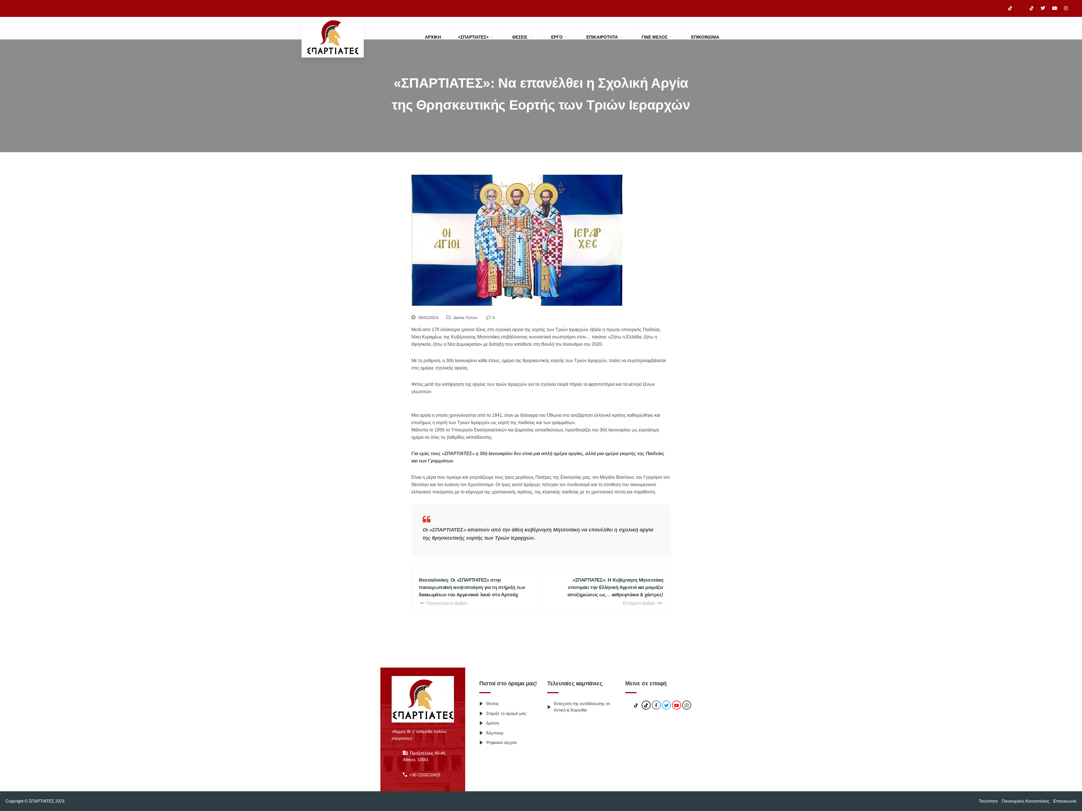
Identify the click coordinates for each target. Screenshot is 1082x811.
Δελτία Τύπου (465, 317)
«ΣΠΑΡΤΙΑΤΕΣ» (473, 37)
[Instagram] (1066, 8)
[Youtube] (1054, 8)
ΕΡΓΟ (557, 37)
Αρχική (433, 37)
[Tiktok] (1031, 8)
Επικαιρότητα (602, 37)
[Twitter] (1042, 8)
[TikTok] (1010, 8)
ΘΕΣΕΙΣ (519, 37)
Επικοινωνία (705, 37)
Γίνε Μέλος (655, 37)
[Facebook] (1020, 8)
